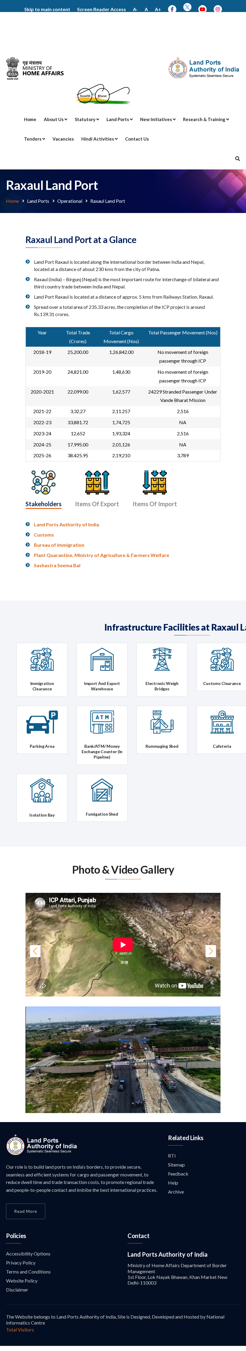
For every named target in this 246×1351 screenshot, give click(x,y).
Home (30, 119)
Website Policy (22, 1280)
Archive (176, 1191)
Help (173, 1182)
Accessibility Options (28, 1253)
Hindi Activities (98, 138)
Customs (44, 534)
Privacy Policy (20, 1262)
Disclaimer (17, 1289)
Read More (25, 1211)
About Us (54, 119)
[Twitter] (187, 9)
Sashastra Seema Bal (57, 565)
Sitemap (176, 1164)
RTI (172, 1155)
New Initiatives (156, 119)
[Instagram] (218, 9)
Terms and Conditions (28, 1271)
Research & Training (204, 119)
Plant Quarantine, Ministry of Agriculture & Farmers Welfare (101, 555)
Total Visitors (20, 1329)
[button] (40, 1059)
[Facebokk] (172, 9)
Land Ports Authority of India (66, 524)
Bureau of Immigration (59, 545)
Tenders (33, 138)
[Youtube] (202, 9)
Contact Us (137, 138)
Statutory (85, 119)
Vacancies (63, 138)
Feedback (178, 1173)
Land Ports (118, 119)
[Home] (42, 1153)
